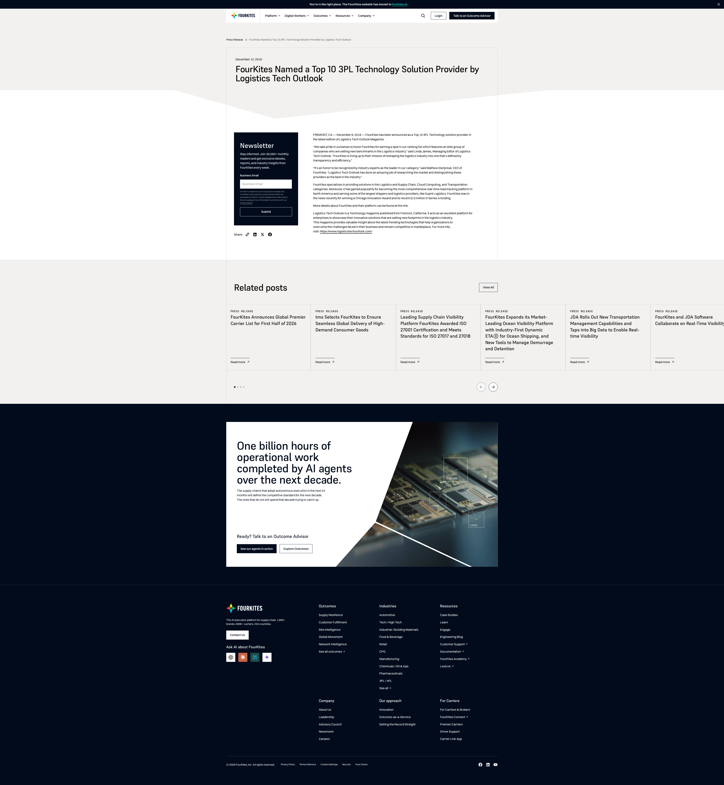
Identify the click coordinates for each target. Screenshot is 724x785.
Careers (324, 739)
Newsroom (326, 731)
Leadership (326, 717)
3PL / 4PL (385, 681)
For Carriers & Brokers (455, 709)
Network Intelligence (333, 644)
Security (346, 764)
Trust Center (361, 764)
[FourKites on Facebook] (480, 764)
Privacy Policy (288, 764)
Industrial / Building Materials (398, 629)
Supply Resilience (331, 615)
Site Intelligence (330, 629)
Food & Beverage (391, 637)
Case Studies (449, 615)
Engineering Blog (451, 637)
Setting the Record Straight (397, 724)
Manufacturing (389, 659)
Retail (383, 644)
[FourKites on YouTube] (495, 764)
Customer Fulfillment (333, 622)
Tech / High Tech (390, 622)
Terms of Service (307, 764)
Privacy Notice (246, 203)
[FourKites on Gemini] (267, 657)
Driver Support (450, 731)
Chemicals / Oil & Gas (393, 666)
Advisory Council (330, 724)
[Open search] (423, 15)
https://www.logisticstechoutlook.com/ (346, 231)
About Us (325, 709)
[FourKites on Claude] (242, 657)
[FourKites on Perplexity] (254, 657)
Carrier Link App (451, 739)
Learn (444, 622)
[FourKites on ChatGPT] (230, 657)
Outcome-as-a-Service (395, 717)
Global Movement (331, 637)
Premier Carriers (451, 724)
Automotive (387, 615)
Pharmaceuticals (391, 673)
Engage (445, 629)
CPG (382, 651)
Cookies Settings (329, 764)
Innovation (386, 709)
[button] (272, 16)
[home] (243, 15)
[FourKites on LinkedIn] (488, 764)
